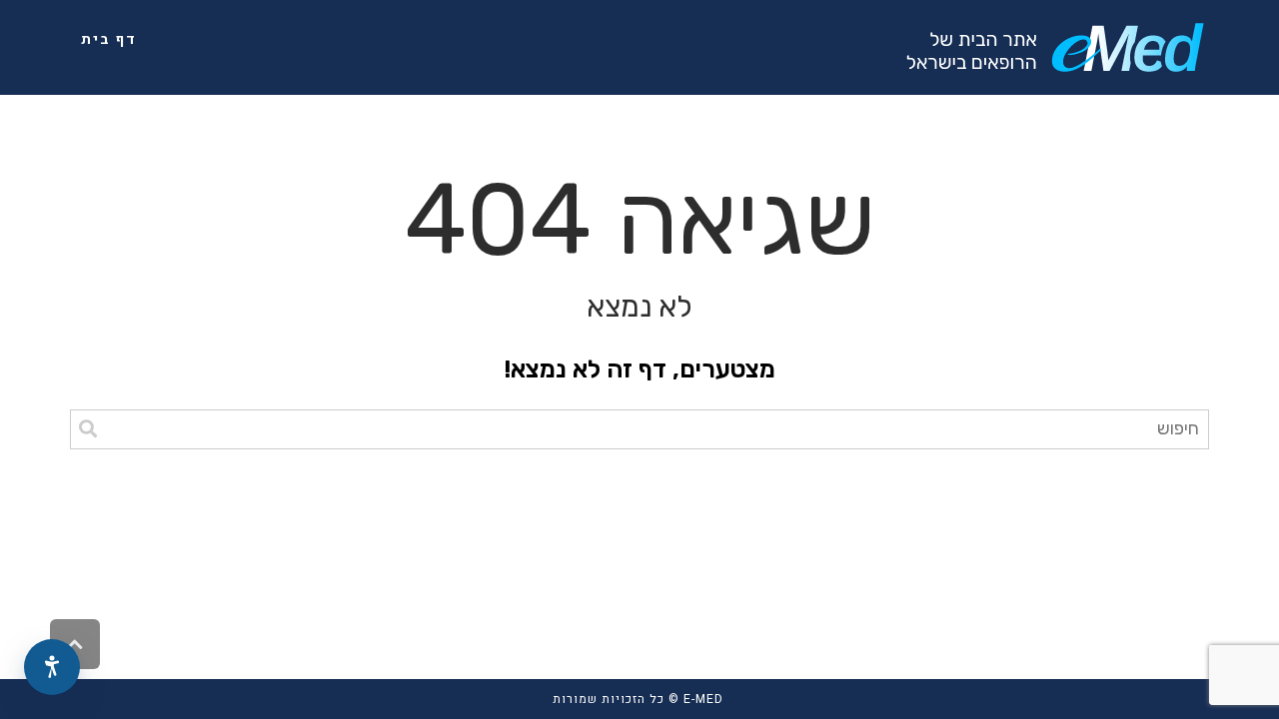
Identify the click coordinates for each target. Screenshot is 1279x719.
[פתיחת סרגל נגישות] (52, 667)
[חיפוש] (87, 429)
